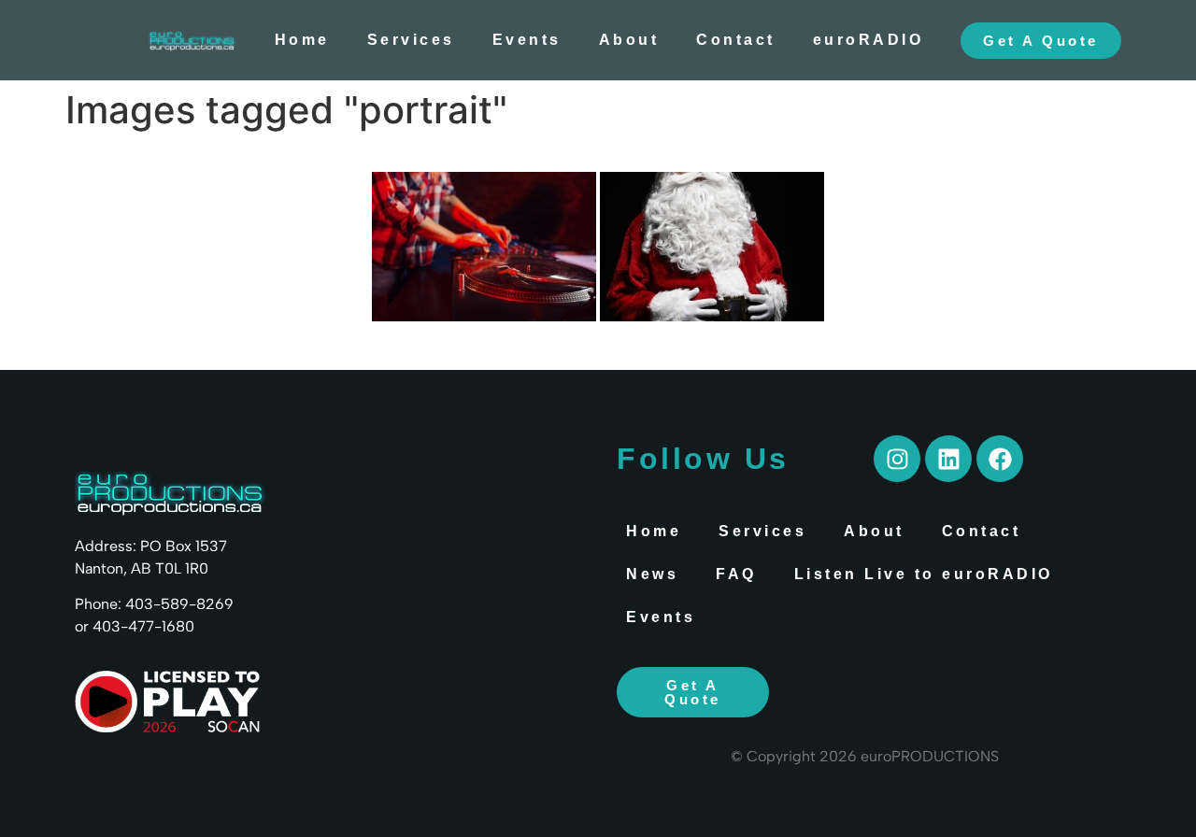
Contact (736, 40)
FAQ (736, 574)
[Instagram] (897, 458)
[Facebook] (999, 458)
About (629, 40)
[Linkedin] (948, 458)
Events (527, 40)
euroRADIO (868, 40)
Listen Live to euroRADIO (923, 574)
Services (411, 40)
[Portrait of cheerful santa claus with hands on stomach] (712, 246)
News (652, 574)
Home (302, 40)
